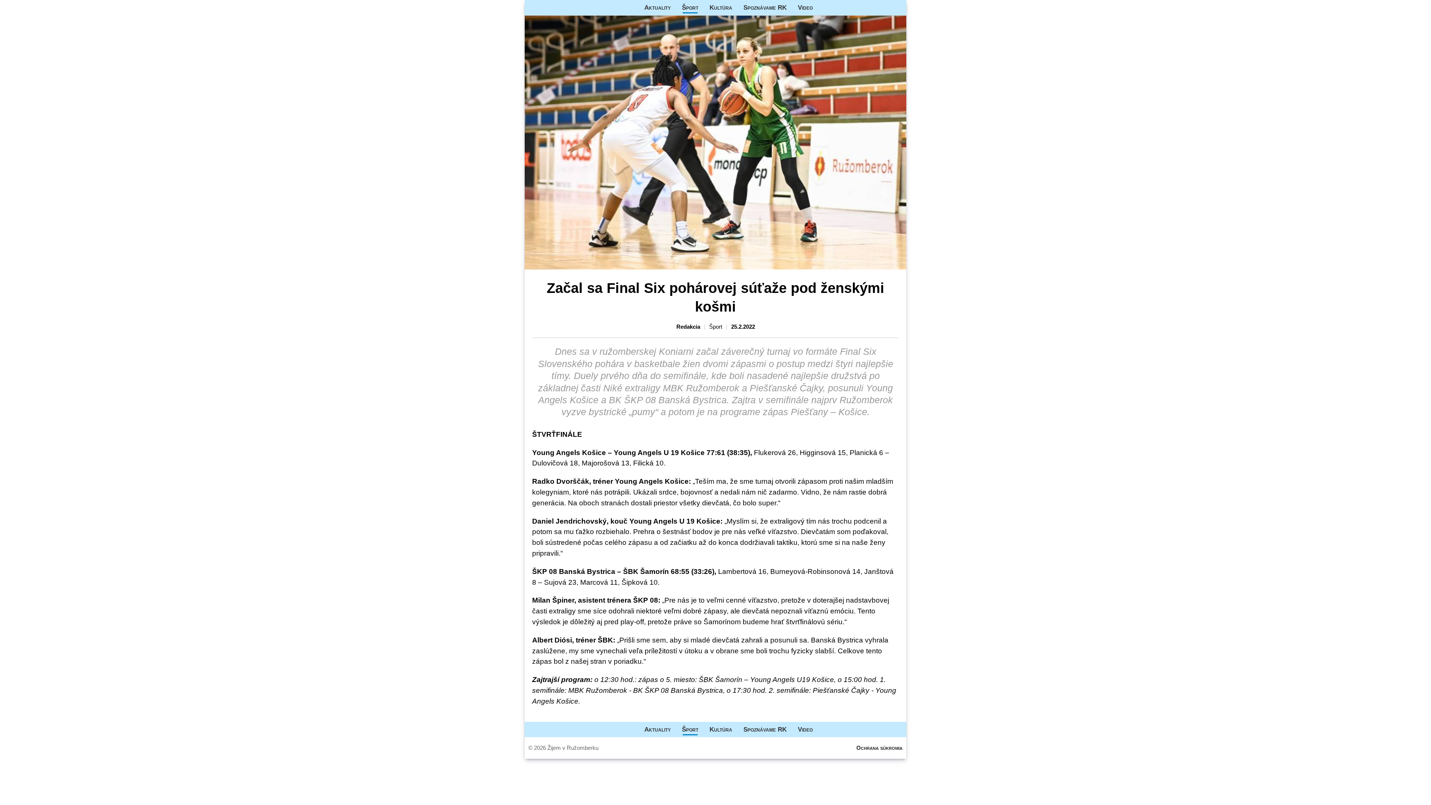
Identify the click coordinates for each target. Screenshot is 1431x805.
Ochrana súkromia (879, 748)
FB (824, 7)
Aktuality (657, 7)
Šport (690, 7)
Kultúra (721, 7)
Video (805, 7)
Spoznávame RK (765, 7)
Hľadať (897, 7)
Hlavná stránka (553, 7)
